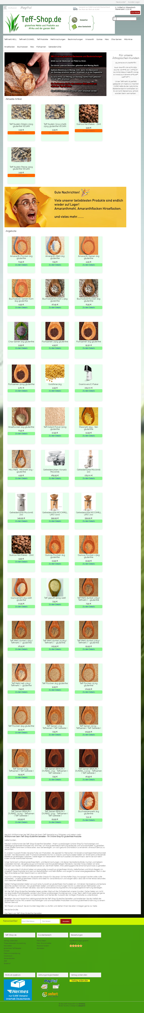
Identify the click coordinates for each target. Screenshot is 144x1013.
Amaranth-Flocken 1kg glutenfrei (21, 257)
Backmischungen (75, 39)
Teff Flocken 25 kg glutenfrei (88, 684)
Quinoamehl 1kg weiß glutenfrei (21, 599)
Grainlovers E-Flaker (88, 384)
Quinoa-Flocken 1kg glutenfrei (55, 556)
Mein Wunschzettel (44, 943)
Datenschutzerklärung (12, 953)
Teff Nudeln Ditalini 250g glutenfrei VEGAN (21, 125)
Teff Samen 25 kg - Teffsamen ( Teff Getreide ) (88, 727)
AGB (5, 961)
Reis (32, 47)
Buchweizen (22, 47)
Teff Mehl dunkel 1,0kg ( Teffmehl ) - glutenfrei (88, 599)
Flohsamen (41, 47)
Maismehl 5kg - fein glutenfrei (88, 428)
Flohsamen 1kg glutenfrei (88, 341)
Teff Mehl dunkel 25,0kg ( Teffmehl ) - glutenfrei (55, 641)
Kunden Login (134, 2)
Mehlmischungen (57, 39)
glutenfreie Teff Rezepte (12, 948)
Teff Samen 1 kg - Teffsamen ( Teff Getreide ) (55, 727)
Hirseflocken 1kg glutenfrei (21, 427)
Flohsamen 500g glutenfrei (21, 384)
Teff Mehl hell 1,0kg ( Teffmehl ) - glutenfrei (21, 684)
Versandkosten (9, 958)
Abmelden (40, 948)
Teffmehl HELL (10, 39)
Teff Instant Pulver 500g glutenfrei (55, 428)
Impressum (8, 956)
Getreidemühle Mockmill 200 (21, 513)
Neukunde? (121, 2)
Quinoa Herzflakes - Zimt (88, 124)
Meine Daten (41, 941)
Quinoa (99, 39)
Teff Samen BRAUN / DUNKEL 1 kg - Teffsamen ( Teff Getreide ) (55, 771)
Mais (107, 39)
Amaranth (89, 39)
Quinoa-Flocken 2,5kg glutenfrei (89, 556)
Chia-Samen (116, 39)
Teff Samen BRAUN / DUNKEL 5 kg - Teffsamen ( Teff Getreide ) (55, 813)
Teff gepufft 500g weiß (55, 598)
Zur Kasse (135, 12)
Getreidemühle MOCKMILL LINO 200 (88, 513)
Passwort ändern (43, 946)
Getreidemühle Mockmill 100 (88, 470)
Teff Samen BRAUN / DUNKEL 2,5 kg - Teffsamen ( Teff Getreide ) (88, 771)
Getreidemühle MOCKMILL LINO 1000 (55, 513)
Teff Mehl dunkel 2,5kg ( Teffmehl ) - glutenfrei (21, 641)
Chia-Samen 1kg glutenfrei (21, 341)
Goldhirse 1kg (55, 384)
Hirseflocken (9, 47)
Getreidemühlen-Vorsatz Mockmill (55, 470)
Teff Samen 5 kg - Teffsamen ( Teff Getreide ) (21, 770)
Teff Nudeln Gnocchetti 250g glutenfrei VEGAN (55, 125)
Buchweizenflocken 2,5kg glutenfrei (55, 300)
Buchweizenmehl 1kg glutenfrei (88, 812)
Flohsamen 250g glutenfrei (55, 341)
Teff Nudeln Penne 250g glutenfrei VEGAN (21, 168)
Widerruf (7, 963)
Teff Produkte (42, 39)
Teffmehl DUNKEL (26, 39)
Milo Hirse (128, 39)
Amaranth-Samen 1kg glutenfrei (88, 257)
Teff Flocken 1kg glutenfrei (55, 683)
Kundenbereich (44, 935)
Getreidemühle (55, 47)
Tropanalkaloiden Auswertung (15, 943)
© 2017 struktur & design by (72, 1006)
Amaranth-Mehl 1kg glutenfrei (55, 257)
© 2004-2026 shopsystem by (72, 1004)
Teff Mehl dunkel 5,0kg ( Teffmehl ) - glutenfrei (88, 641)
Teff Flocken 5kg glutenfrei (21, 726)
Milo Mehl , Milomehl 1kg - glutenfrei (21, 470)
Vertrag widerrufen (11, 941)
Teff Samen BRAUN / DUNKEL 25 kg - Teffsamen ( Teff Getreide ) (21, 813)
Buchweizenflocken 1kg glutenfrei (88, 300)
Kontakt (6, 951)
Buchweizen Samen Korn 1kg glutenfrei (21, 300)
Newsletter (8, 946)
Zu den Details (21, 133)
